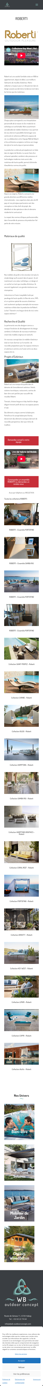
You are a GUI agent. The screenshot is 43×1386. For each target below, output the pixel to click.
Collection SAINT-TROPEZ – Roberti (22, 664)
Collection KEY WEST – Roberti (21, 968)
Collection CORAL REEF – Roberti (21, 867)
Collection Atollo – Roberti (21, 1069)
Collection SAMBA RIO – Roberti (21, 798)
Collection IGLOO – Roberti (21, 731)
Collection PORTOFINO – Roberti (21, 901)
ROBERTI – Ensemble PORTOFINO (21, 530)
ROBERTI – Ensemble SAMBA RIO (21, 563)
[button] (39, 1329)
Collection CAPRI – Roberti (21, 1035)
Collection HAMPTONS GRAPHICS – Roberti (22, 833)
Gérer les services (21, 1354)
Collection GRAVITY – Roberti (21, 935)
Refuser (21, 1367)
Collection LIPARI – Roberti (21, 1002)
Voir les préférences (21, 1374)
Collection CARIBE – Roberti (21, 698)
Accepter (21, 1360)
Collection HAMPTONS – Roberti (21, 765)
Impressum (37, 1379)
